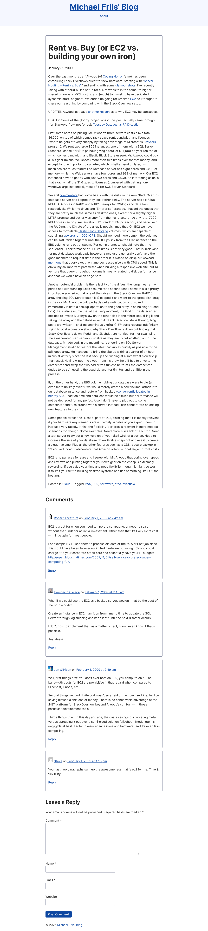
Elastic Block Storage (93, 231)
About (104, 16)
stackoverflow (125, 484)
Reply (52, 570)
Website (51, 896)
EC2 (133, 99)
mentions (54, 262)
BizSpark (150, 142)
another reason (99, 111)
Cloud (66, 484)
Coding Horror (113, 76)
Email (50, 880)
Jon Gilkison (62, 669)
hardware (106, 484)
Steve (58, 761)
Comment (54, 820)
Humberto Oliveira (67, 592)
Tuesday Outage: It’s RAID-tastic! (116, 124)
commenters (69, 195)
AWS (87, 484)
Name (51, 863)
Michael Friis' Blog (104, 7)
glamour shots (125, 85)
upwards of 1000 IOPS (79, 235)
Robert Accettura (66, 518)
